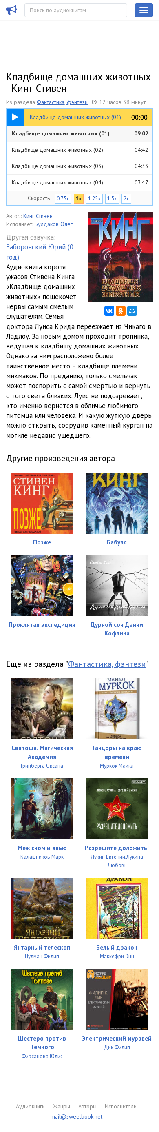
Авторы (87, 1106)
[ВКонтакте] (109, 311)
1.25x (94, 198)
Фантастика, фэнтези (62, 102)
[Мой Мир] (132, 311)
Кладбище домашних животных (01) (80, 133)
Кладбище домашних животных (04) (80, 182)
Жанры (61, 1106)
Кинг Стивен (38, 216)
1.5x (112, 198)
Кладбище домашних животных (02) (80, 149)
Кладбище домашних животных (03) (80, 166)
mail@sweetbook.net (76, 1116)
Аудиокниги (30, 1106)
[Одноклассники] (121, 311)
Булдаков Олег (54, 224)
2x (126, 198)
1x (79, 198)
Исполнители (121, 1106)
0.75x (63, 198)
